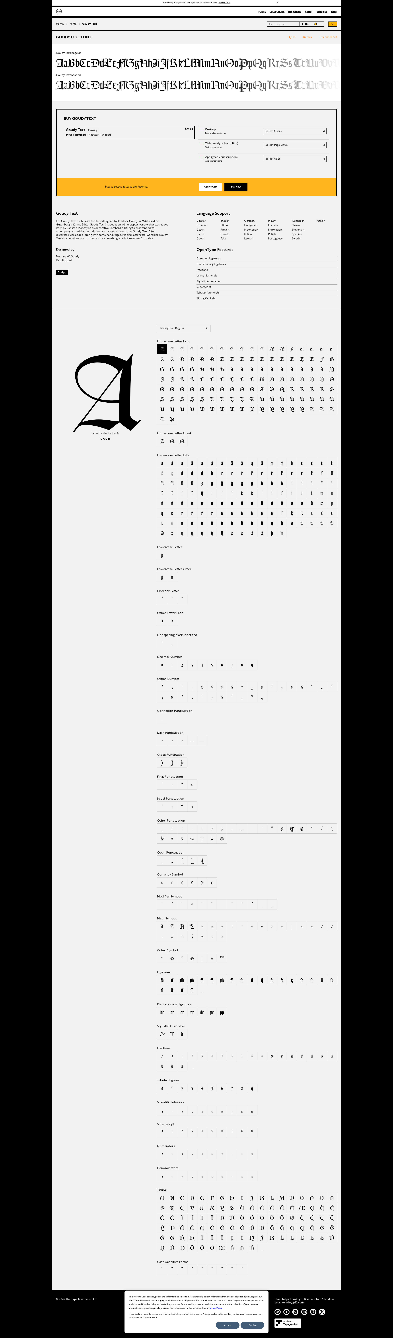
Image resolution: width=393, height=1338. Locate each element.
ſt (172, 990)
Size (305, 24)
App (221, 157)
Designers (294, 12)
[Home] (59, 11)
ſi (322, 980)
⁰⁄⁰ (162, 1066)
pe (212, 1012)
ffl (231, 980)
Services (322, 12)
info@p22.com (295, 1302)
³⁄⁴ (282, 1056)
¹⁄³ (322, 1056)
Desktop (210, 129)
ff (172, 980)
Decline (252, 1325)
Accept (227, 1325)
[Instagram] (295, 1312)
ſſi (192, 990)
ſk (331, 980)
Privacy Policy (215, 1308)
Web (221, 143)
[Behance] (277, 1312)
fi (252, 980)
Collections (277, 12)
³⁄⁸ (292, 1056)
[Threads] (313, 1312)
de (202, 1012)
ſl (162, 990)
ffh (192, 980)
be (162, 1012)
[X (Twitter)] (322, 1312)
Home (60, 24)
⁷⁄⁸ (182, 1066)
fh (241, 980)
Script (62, 272)
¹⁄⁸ (332, 1056)
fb (162, 980)
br (172, 1012)
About (309, 12)
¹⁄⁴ (302, 1056)
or (182, 1012)
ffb (182, 980)
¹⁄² (312, 1056)
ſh (311, 980)
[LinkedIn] (304, 1312)
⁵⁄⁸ (172, 1066)
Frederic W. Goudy (67, 256)
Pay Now (236, 187)
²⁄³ (272, 1056)
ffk (222, 980)
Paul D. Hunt (64, 260)
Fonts (262, 12)
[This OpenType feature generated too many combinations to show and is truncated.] (202, 990)
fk (271, 980)
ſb (301, 980)
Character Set (328, 37)
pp (222, 1012)
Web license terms (213, 147)
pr (192, 1012)
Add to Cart (210, 187)
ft (282, 980)
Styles (291, 37)
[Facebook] (286, 1312)
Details (307, 37)
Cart (334, 12)
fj (262, 980)
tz (292, 980)
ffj (212, 980)
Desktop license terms (215, 133)
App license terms (213, 161)
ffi (202, 980)
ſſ (182, 990)
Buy (333, 24)
